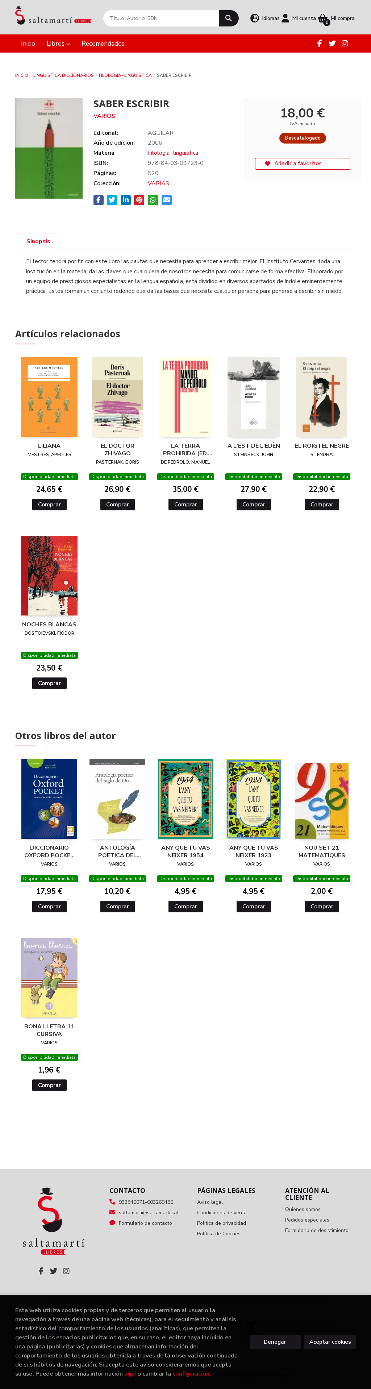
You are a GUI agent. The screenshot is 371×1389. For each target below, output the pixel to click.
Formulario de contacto (145, 1223)
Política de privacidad (221, 1223)
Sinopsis (38, 241)
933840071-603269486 (146, 1202)
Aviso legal (210, 1202)
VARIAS (158, 183)
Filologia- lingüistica (125, 75)
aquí (130, 1373)
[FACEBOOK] (319, 43)
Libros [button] (56, 43)
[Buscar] (229, 18)
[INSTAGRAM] (344, 43)
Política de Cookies (219, 1233)
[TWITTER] (332, 43)
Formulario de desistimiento (317, 1230)
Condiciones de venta (222, 1212)
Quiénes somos (303, 1209)
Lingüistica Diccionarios (63, 75)
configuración (190, 1373)
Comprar (49, 505)
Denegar (275, 1342)
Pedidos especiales (307, 1219)
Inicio (21, 75)
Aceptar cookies (330, 1342)
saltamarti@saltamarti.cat (149, 1212)
